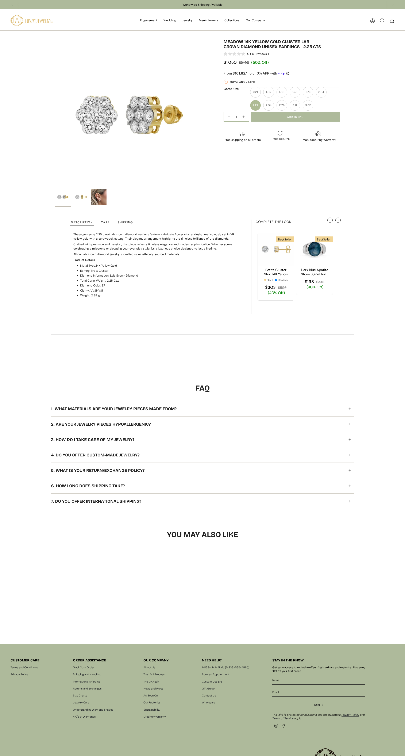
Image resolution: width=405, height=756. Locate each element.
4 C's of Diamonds (84, 716)
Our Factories (152, 702)
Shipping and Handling (86, 674)
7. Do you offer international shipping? (96, 501)
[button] (148, 20)
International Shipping (86, 681)
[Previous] (12, 5)
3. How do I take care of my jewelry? (92, 439)
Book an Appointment (215, 674)
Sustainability (151, 709)
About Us (149, 667)
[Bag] (392, 20)
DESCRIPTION (82, 222)
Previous (55, 113)
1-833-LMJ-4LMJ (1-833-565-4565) (225, 667)
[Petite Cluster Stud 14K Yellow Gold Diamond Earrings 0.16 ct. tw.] (276, 249)
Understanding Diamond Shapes (93, 709)
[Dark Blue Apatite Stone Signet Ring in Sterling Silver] (314, 249)
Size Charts (80, 695)
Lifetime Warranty (154, 716)
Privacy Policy (19, 674)
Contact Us (209, 695)
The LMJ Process (154, 674)
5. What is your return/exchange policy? (97, 470)
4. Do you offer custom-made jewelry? (95, 454)
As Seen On (150, 695)
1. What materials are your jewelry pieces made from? (114, 408)
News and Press (153, 688)
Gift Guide (208, 688)
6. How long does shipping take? (88, 485)
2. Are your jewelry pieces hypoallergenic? (101, 424)
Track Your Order (83, 667)
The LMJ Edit (151, 681)
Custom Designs (212, 681)
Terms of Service (282, 718)
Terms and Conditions (24, 667)
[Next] (392, 5)
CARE (105, 222)
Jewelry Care (81, 702)
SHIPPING (125, 222)
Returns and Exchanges (87, 688)
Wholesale (208, 702)
